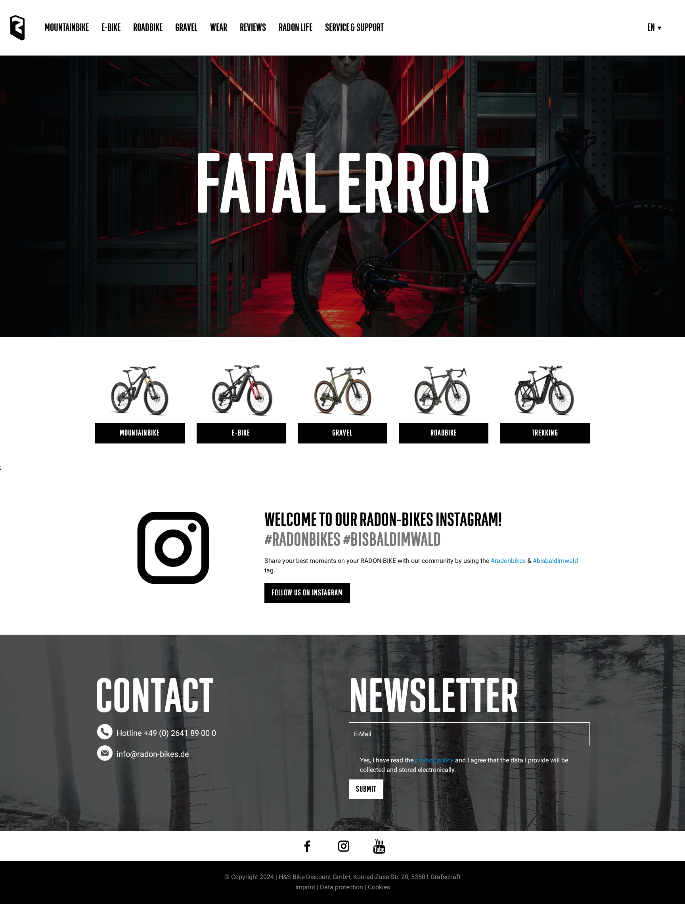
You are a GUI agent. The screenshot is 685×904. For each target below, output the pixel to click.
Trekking (545, 433)
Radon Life (295, 27)
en (651, 27)
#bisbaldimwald (555, 560)
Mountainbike (66, 27)
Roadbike (148, 27)
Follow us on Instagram (307, 592)
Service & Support (354, 27)
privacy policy (434, 760)
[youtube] (379, 846)
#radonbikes (508, 560)
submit (366, 789)
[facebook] (307, 846)
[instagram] (344, 846)
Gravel (186, 27)
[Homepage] (17, 28)
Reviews (253, 27)
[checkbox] (352, 760)
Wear (218, 27)
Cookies (379, 887)
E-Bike (111, 27)
